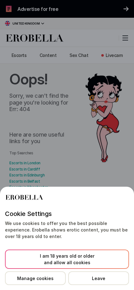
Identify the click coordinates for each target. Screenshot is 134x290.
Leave (98, 278)
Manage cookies (35, 278)
